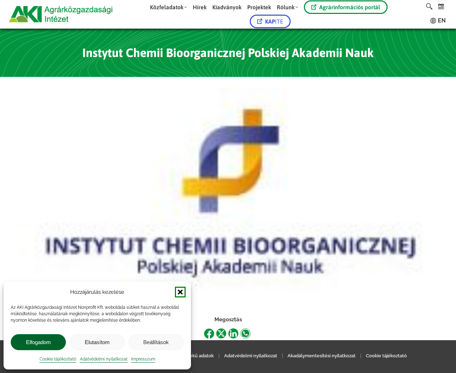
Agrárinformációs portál (349, 7)
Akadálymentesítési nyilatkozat (321, 355)
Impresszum (143, 359)
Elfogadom (38, 342)
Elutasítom (97, 342)
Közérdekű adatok (194, 355)
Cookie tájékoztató (58, 359)
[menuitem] (168, 7)
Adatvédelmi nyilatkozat (104, 359)
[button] (180, 292)
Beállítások (156, 342)
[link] (441, 6)
